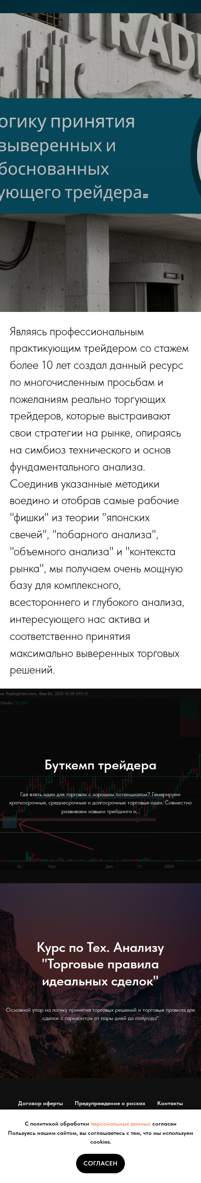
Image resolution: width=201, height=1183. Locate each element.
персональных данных (121, 1123)
